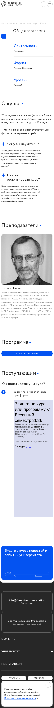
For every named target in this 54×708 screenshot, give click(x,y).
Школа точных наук (27, 23)
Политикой (38, 576)
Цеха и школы (8, 23)
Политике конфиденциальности (20, 698)
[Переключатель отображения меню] (50, 4)
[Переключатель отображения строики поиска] (43, 4)
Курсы (43, 23)
